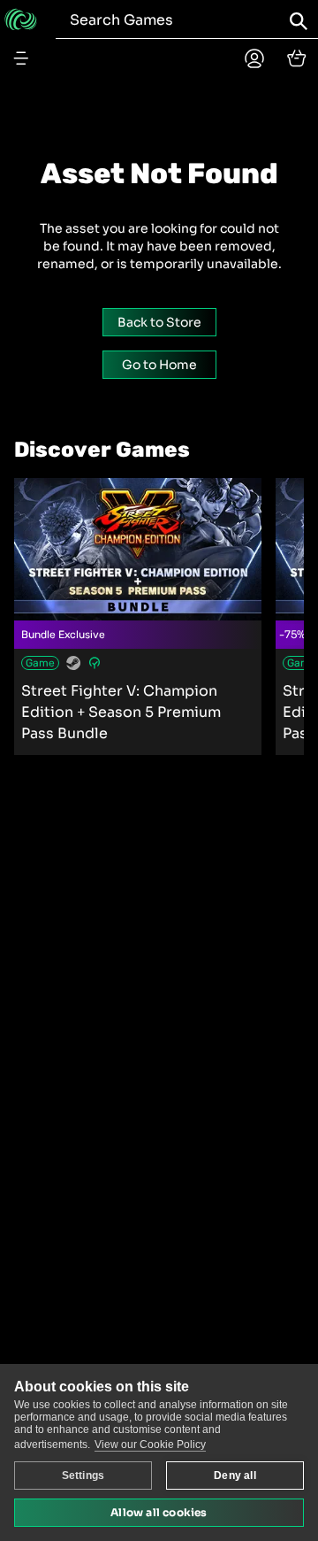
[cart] (296, 58)
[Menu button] (21, 58)
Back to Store (159, 322)
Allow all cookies (158, 1512)
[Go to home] (21, 19)
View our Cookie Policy (150, 1444)
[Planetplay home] (254, 58)
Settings (83, 1475)
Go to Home (159, 365)
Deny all (235, 1475)
